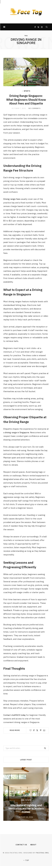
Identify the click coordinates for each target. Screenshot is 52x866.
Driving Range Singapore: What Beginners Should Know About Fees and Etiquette (26, 99)
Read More (15, 730)
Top (27, 860)
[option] (26, 794)
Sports (27, 91)
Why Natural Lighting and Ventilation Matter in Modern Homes (26, 808)
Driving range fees (11, 199)
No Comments (34, 108)
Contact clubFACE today (14, 715)
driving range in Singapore (17, 432)
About (33, 845)
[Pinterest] (40, 730)
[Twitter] (37, 730)
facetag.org (42, 853)
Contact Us (21, 845)
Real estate (26, 800)
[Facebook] (33, 730)
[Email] (44, 730)
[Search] (47, 26)
